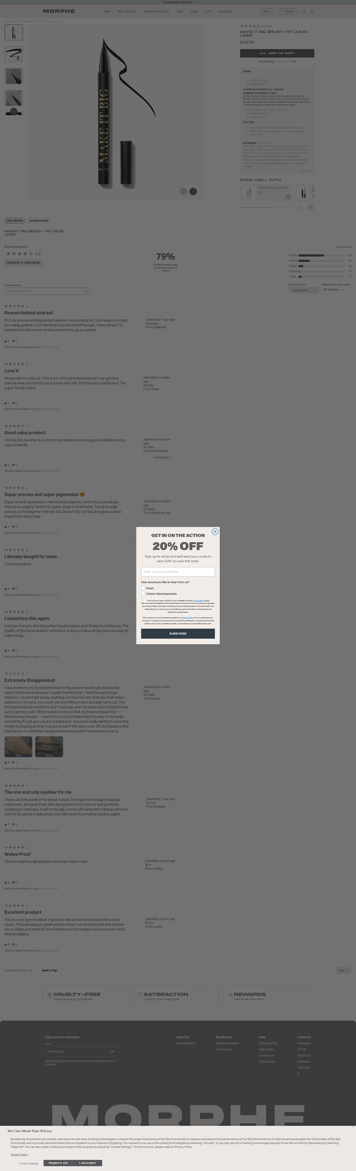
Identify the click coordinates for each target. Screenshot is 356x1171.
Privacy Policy (19, 1154)
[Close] (353, 1126)
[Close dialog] (215, 531)
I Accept (87, 1163)
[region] (178, 1148)
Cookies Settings (29, 1163)
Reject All (58, 1163)
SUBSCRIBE (178, 634)
